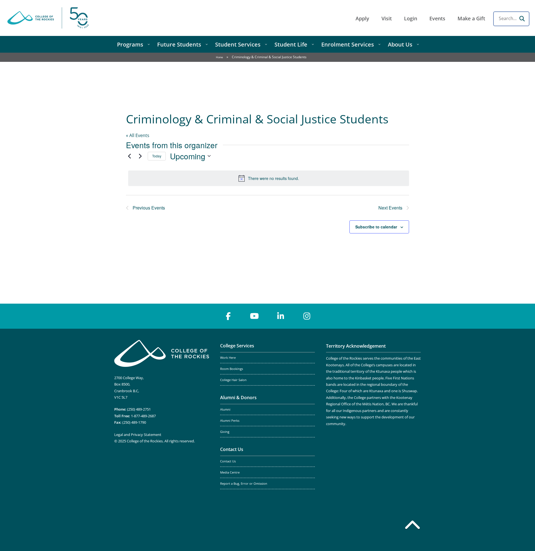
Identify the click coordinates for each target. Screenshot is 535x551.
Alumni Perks (229, 421)
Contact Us (231, 449)
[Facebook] (228, 316)
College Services (237, 346)
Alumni (225, 409)
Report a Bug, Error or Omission (243, 484)
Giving (224, 432)
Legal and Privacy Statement (137, 434)
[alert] (268, 178)
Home (219, 57)
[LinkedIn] (281, 316)
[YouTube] (254, 316)
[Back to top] (412, 526)
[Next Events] (140, 156)
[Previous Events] (129, 156)
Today (156, 155)
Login (410, 18)
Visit (386, 18)
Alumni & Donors (238, 397)
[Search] (522, 19)
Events (437, 18)
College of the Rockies (49, 18)
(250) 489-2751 (139, 409)
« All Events (137, 135)
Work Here (228, 358)
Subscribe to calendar (376, 227)
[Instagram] (307, 316)
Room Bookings (231, 369)
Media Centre (230, 472)
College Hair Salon (233, 380)
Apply (362, 18)
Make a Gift (471, 18)
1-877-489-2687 (143, 415)
